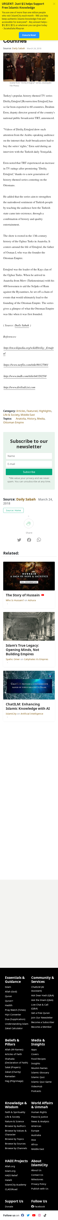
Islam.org (10, 1170)
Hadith (8, 1005)
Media (41, 418)
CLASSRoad (11, 1189)
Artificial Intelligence (32, 713)
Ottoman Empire (13, 422)
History (31, 418)
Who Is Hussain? (15, 600)
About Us (36, 1170)
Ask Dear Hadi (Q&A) (42, 995)
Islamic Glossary (40, 1072)
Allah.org (10, 1166)
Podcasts (36, 1091)
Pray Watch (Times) (15, 1009)
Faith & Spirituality (15, 1112)
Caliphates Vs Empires (36, 659)
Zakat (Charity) (13, 1071)
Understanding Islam (16, 1023)
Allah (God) (11, 991)
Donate (9, 1206)
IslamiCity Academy (15, 1184)
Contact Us (37, 1174)
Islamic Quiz (38, 1077)
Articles (20, 411)
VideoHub (36, 1086)
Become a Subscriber (42, 1022)
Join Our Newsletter (42, 1017)
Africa (34, 1144)
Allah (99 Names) (14, 1049)
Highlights (45, 411)
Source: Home (13, 510)
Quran (8, 996)
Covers (35, 1054)
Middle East (28, 415)
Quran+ (9, 1000)
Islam (8, 986)
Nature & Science (14, 1121)
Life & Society (11, 415)
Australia (36, 1135)
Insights (35, 1063)
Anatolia (21, 418)
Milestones (37, 1179)
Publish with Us (39, 1188)
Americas (36, 1126)
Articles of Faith (13, 1054)
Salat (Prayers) (12, 1067)
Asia (33, 1139)
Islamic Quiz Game (41, 1081)
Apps (34, 1049)
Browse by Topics (14, 1138)
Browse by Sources (15, 1143)
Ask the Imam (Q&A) (42, 1000)
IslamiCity (11, 713)
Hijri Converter (13, 1014)
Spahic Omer (13, 659)
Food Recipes (38, 1058)
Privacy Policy (38, 1184)
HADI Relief (11, 1175)
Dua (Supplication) (15, 1019)
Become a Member (41, 1026)
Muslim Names (39, 1068)
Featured (32, 411)
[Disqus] (29, 920)
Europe (35, 1130)
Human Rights (39, 1112)
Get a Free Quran (40, 1012)
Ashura (32, 600)
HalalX (8, 1180)
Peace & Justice (39, 1116)
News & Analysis (40, 1121)
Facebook (39, 1206)
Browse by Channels (16, 1148)
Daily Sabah (22, 325)
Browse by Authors (15, 1126)
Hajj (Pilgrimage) (14, 1080)
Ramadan (10, 1076)
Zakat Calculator (14, 1028)
